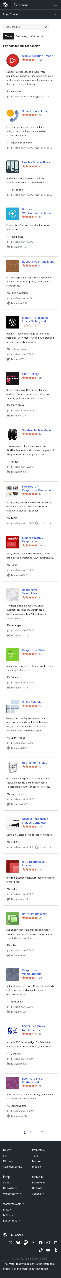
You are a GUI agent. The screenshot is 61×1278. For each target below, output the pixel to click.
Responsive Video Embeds (31, 972)
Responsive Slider (34, 650)
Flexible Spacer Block (36, 162)
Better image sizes (34, 914)
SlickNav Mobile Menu (36, 430)
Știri (5, 1155)
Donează (39, 1188)
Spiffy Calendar (32, 702)
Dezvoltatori (10, 1188)
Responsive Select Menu (30, 591)
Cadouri (38, 1193)
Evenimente (39, 1182)
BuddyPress (11, 1220)
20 (41, 1132)
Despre (7, 1150)
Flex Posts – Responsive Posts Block (38, 488)
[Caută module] (45, 27)
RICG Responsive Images (33, 863)
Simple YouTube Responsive (32, 539)
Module (36, 1161)
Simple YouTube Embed (37, 56)
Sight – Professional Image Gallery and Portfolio (35, 319)
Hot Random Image (34, 762)
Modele (36, 1166)
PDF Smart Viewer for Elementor (34, 1028)
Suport (7, 1182)
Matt (7, 1209)
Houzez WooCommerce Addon (37, 211)
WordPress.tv (12, 1193)
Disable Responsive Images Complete (35, 820)
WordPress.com (13, 1203)
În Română (16, 1234)
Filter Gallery (30, 374)
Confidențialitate (12, 1166)
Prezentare (38, 1150)
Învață (6, 1177)
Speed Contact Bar (34, 111)
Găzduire (8, 1161)
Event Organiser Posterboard (32, 1080)
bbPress (9, 1215)
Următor (49, 1132)
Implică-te (37, 1177)
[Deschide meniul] (56, 4)
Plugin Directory (11, 14)
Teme (35, 1155)
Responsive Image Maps (38, 261)
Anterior (12, 1132)
